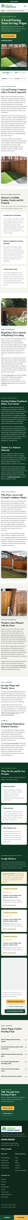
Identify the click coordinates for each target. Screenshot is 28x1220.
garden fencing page (14, 477)
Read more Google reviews (15, 1001)
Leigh (17, 713)
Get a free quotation (8, 36)
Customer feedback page (16, 1006)
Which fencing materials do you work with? (12, 1055)
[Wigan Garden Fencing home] (9, 6)
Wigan (16, 1157)
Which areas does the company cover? (10, 1070)
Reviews (3, 1184)
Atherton (17, 1165)
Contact (3, 1189)
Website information (6, 1194)
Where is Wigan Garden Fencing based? (10, 1040)
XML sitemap (4, 1197)
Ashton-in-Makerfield (20, 1170)
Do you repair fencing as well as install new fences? (12, 1048)
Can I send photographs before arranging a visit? (10, 1062)
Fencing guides (5, 1187)
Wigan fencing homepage (8, 713)
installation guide (5, 383)
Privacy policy (4, 1192)
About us (3, 1179)
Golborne (17, 1168)
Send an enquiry (7, 1108)
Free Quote (21, 1217)
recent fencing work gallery (11, 743)
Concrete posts (5, 1168)
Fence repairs (4, 1160)
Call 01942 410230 (6, 40)
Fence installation (5, 1157)
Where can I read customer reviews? (11, 1076)
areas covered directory (7, 715)
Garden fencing (5, 1162)
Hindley (17, 1162)
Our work (3, 1181)
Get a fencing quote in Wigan (15, 1011)
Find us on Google (6, 1149)
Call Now (7, 1217)
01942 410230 (14, 1)
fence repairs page (9, 375)
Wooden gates (5, 1165)
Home (2, 10)
